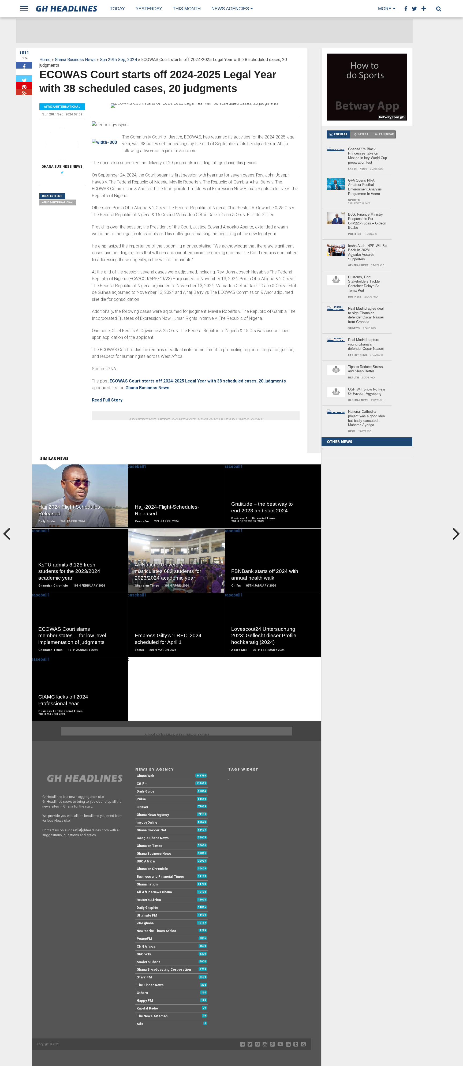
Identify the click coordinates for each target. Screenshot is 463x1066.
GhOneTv (144, 954)
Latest (363, 134)
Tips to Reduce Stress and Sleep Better (365, 369)
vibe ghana (145, 923)
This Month (187, 8)
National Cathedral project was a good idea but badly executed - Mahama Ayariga (366, 418)
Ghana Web (145, 776)
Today (117, 8)
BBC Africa (146, 861)
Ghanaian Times (149, 846)
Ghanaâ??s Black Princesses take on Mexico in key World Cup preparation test (367, 155)
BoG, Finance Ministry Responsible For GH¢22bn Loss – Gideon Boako (367, 221)
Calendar (386, 134)
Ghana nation (147, 884)
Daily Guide (145, 791)
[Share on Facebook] (24, 65)
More (384, 8)
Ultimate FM (147, 915)
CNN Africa (146, 946)
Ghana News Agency (153, 815)
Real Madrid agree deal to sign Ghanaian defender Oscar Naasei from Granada (366, 315)
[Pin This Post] (24, 85)
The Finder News (150, 985)
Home (45, 59)
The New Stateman (152, 1016)
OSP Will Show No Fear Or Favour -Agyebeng (366, 391)
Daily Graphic (147, 908)
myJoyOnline (147, 822)
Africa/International (57, 202)
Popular (340, 134)
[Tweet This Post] (24, 78)
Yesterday (149, 8)
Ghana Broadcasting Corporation (164, 969)
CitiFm (142, 784)
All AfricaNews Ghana (154, 892)
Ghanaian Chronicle (152, 869)
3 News (142, 807)
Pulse (141, 799)
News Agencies (230, 8)
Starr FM (144, 977)
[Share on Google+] (24, 92)
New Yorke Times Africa (156, 931)
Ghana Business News (75, 59)
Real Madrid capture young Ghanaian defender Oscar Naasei (366, 344)
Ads (140, 1024)
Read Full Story (107, 400)
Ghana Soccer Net (151, 830)
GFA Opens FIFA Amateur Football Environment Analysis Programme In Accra (365, 187)
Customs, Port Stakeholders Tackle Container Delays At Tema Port (364, 283)
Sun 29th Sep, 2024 (118, 59)
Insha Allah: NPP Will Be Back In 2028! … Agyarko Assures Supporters (367, 252)
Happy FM (145, 1001)
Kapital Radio (147, 1008)
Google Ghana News (153, 838)
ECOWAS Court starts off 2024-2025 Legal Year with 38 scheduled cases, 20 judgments (199, 381)
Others (142, 993)
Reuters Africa (149, 900)
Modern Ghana (148, 962)
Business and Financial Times (160, 876)
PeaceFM (144, 939)
